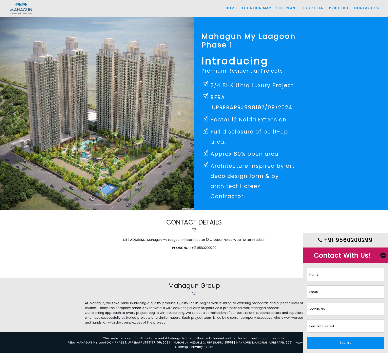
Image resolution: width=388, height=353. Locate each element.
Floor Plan (312, 8)
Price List (339, 8)
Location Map (256, 8)
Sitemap (181, 347)
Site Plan (285, 8)
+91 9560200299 (347, 240)
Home (231, 8)
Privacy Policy (202, 347)
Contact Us (366, 8)
